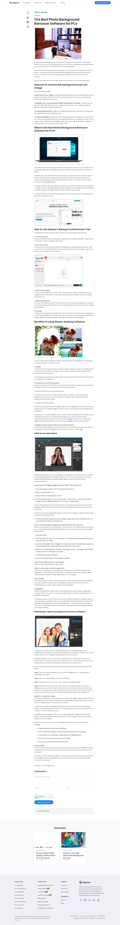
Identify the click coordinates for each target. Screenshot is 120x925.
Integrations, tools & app (45, 908)
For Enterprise (19, 908)
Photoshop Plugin (43, 901)
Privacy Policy (101, 916)
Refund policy (65, 892)
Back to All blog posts (45, 766)
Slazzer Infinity (42, 888)
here (46, 237)
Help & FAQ (64, 888)
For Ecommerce (19, 905)
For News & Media (20, 901)
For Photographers (20, 888)
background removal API (45, 885)
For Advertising (19, 892)
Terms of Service (74, 916)
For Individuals (19, 885)
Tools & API (37, 3)
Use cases (26, 3)
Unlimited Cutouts (50, 3)
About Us (63, 900)
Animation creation (44, 742)
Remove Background (102, 3)
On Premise (41, 892)
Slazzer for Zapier (43, 895)
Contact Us (64, 885)
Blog (62, 903)
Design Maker (42, 898)
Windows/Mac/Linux (44, 905)
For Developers (19, 895)
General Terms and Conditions (88, 916)
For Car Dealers (19, 898)
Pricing (62, 3)
